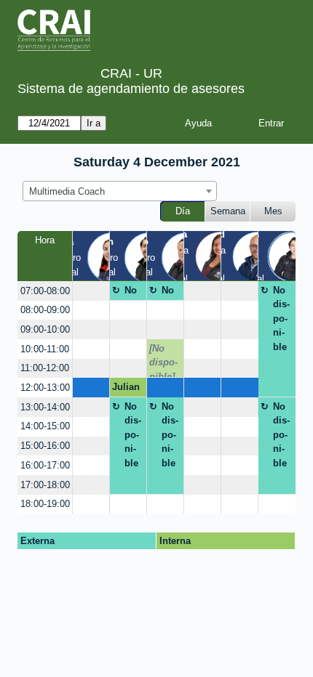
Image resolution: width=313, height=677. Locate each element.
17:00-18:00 (45, 484)
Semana (227, 211)
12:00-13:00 (45, 387)
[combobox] (120, 191)
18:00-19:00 (45, 503)
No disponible (132, 293)
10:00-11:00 (44, 349)
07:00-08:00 (45, 290)
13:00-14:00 (45, 407)
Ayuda (198, 123)
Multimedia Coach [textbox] (67, 191)
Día (182, 211)
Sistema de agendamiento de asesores (131, 88)
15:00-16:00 (45, 445)
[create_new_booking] (91, 291)
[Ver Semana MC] (220, 255)
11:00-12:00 (44, 367)
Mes (273, 211)
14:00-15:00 (45, 426)
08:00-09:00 (45, 309)
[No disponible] (163, 360)
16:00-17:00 (45, 465)
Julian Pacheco (126, 389)
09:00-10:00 (45, 329)
